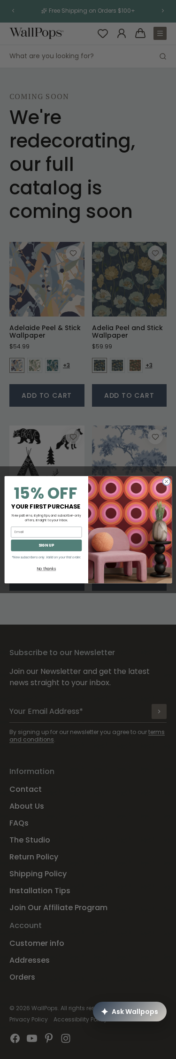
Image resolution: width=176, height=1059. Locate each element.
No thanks (46, 568)
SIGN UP (46, 545)
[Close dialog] (166, 481)
